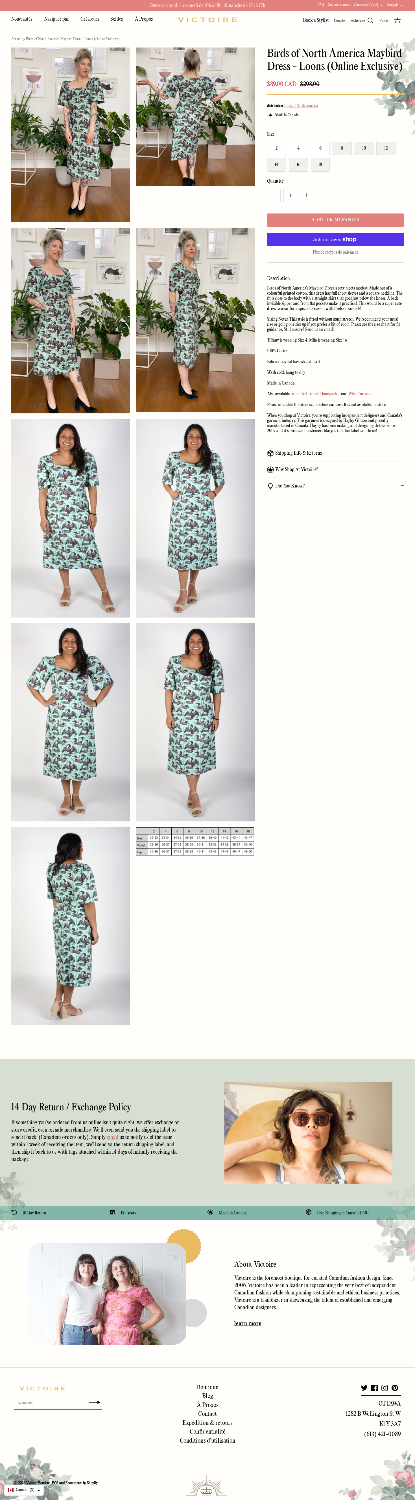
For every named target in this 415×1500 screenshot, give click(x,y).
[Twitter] (364, 1388)
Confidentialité (208, 1431)
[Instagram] (384, 1388)
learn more (247, 1323)
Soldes (117, 19)
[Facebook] (374, 1388)
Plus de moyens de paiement (335, 252)
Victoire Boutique (38, 1483)
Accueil (16, 39)
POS (55, 1483)
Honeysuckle (330, 394)
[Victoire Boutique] (207, 20)
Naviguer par (56, 19)
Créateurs (89, 19)
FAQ (321, 5)
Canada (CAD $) (366, 4)
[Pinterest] (395, 1388)
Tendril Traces (306, 394)
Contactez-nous (339, 5)
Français (392, 4)
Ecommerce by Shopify (81, 1483)
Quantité (275, 181)
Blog (207, 1396)
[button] (24, 1490)
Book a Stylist (316, 20)
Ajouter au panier (335, 220)
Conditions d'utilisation (207, 1441)
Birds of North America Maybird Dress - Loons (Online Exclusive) (73, 39)
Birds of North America (301, 106)
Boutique (207, 1387)
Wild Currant (359, 394)
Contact (207, 1414)
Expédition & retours (207, 1423)
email (113, 1137)
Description (278, 278)
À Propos (144, 19)
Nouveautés (22, 19)
